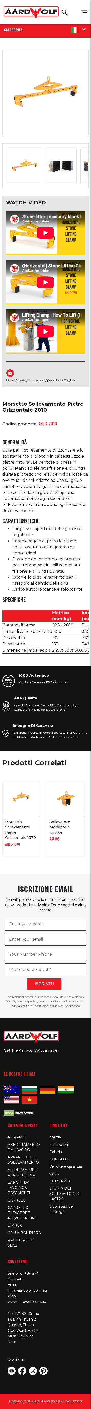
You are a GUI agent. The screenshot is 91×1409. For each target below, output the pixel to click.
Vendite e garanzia (65, 1166)
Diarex (15, 1225)
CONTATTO (59, 1159)
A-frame (16, 1137)
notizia (55, 1137)
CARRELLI (17, 1200)
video (54, 1174)
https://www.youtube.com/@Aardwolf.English (40, 380)
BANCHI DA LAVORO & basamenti (19, 1187)
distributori (58, 1144)
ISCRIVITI (44, 983)
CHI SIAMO (59, 1181)
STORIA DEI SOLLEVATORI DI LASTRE (65, 1193)
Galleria (55, 1152)
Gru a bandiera (24, 1233)
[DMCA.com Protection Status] (19, 1113)
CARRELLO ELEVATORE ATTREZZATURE (22, 1212)
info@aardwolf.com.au (27, 1290)
